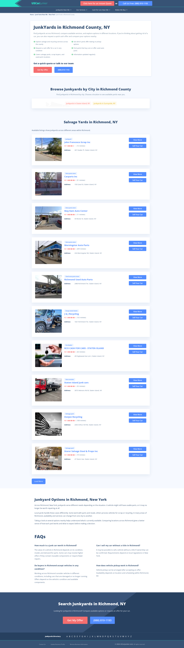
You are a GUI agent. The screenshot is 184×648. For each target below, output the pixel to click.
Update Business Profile (58, 644)
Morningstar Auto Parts (76, 245)
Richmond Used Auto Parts (78, 279)
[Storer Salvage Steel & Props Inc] (48, 458)
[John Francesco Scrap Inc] (48, 149)
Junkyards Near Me (63, 10)
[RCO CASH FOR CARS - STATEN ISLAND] (48, 355)
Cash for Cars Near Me (100, 10)
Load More (38, 481)
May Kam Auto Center (76, 210)
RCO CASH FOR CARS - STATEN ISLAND (84, 348)
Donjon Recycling (73, 416)
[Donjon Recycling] (48, 424)
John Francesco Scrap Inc (77, 142)
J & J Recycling (71, 313)
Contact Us (42, 644)
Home (32, 14)
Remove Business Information (79, 644)
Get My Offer (42, 70)
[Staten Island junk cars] (48, 389)
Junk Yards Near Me (41, 14)
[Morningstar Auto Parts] (48, 252)
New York (52, 14)
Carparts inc (70, 176)
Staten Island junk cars (76, 382)
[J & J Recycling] (48, 321)
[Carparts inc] (48, 183)
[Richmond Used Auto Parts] (48, 286)
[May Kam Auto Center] (48, 218)
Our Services (80, 10)
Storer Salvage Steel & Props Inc (81, 451)
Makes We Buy (120, 10)
